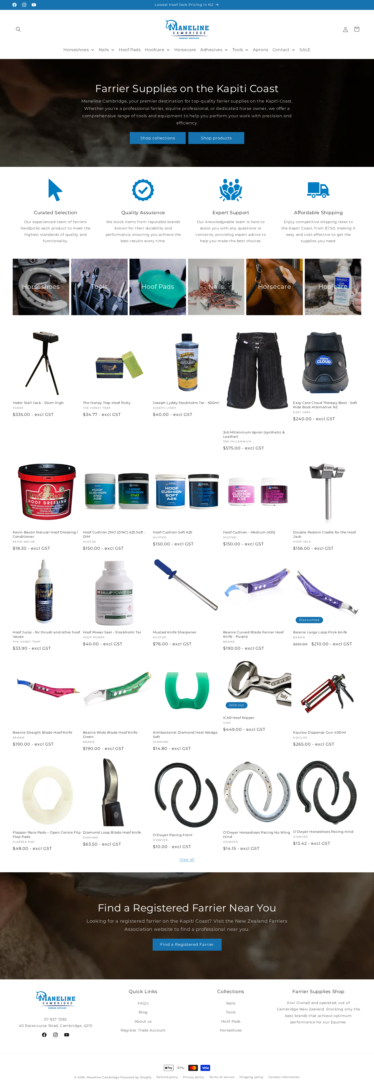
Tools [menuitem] (237, 49)
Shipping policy (251, 1077)
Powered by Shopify (136, 1077)
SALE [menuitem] (304, 49)
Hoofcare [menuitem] (154, 49)
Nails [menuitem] (104, 49)
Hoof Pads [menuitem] (130, 49)
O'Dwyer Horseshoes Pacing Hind (323, 832)
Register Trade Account (143, 1030)
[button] (18, 29)
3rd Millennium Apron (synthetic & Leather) (254, 434)
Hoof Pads (157, 287)
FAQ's (143, 1003)
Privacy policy (193, 1077)
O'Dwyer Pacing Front (172, 835)
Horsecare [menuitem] (185, 49)
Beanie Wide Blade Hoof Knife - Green (111, 734)
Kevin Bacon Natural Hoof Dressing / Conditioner (45, 534)
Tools (99, 287)
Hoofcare (333, 287)
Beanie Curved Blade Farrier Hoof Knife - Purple (253, 634)
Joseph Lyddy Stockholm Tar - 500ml (186, 403)
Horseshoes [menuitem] (76, 49)
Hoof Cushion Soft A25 (172, 532)
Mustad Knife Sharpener (174, 632)
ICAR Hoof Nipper (239, 718)
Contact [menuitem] (281, 49)
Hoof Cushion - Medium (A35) (249, 532)
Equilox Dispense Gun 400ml (319, 732)
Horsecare (274, 287)
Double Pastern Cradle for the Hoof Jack (324, 534)
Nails (216, 287)
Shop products (216, 137)
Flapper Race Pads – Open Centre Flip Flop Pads (47, 834)
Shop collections (157, 137)
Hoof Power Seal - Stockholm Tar (112, 632)
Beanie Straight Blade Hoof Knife (42, 732)
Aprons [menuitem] (260, 49)
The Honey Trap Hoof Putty (107, 403)
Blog (143, 1012)
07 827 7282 (55, 1019)
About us (143, 1021)
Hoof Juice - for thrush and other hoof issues (46, 634)
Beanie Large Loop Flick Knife (320, 632)
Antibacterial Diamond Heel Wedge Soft (185, 734)
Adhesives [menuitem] (211, 49)
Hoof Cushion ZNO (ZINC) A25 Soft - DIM (114, 534)
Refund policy (167, 1077)
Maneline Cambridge (103, 1077)
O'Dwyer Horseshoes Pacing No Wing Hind (256, 834)
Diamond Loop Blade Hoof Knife (112, 832)
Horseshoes (41, 287)
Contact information (284, 1077)
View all (187, 859)
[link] (55, 190)
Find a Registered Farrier (187, 944)
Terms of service (222, 1077)
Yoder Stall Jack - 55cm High (38, 403)
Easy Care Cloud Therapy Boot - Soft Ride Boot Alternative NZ (325, 405)
